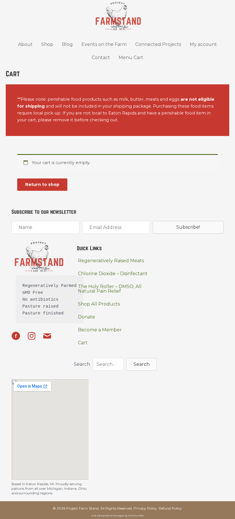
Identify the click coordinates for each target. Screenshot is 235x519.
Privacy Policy (145, 508)
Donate (86, 317)
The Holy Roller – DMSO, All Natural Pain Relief (110, 289)
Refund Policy (170, 508)
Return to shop (42, 184)
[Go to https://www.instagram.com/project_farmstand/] (31, 336)
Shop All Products (99, 304)
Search (82, 364)
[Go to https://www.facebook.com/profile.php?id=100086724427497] (15, 337)
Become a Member (100, 330)
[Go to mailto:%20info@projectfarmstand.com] (47, 337)
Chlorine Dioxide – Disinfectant (113, 273)
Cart (83, 342)
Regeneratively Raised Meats (111, 260)
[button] (188, 227)
